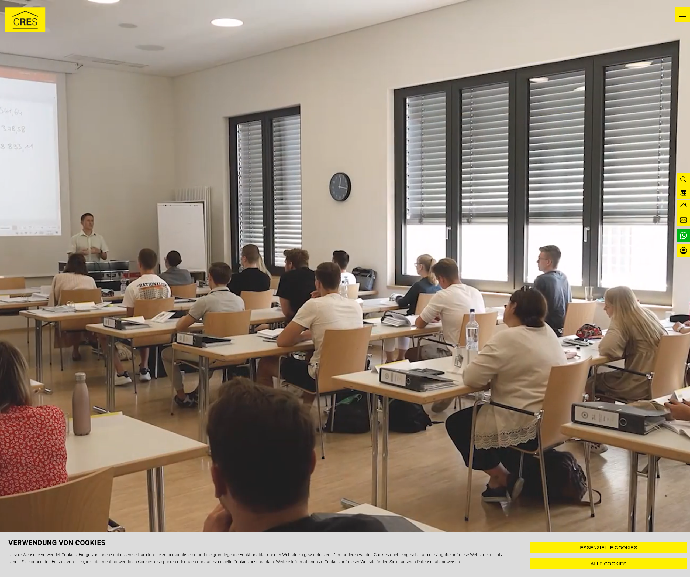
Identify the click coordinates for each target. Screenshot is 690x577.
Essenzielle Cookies (608, 547)
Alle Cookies (608, 563)
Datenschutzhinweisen (438, 562)
